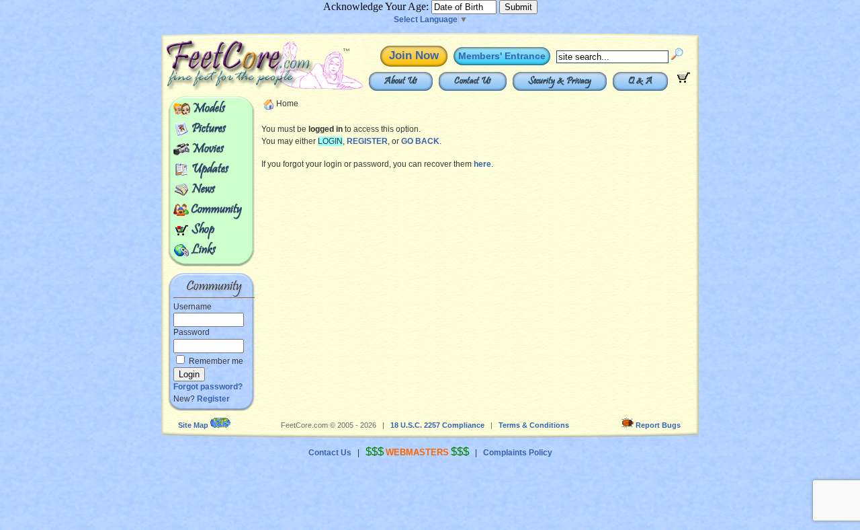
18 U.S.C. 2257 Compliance (437, 425)
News (203, 189)
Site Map (193, 425)
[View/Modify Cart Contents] (683, 80)
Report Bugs (658, 425)
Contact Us (472, 81)
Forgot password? (208, 386)
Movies (207, 149)
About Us (400, 81)
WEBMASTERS (417, 452)
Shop (202, 230)
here (482, 164)
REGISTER (367, 141)
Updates (209, 169)
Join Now (414, 55)
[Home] (233, 87)
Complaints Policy (517, 452)
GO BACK (420, 141)
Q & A (640, 81)
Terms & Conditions (534, 425)
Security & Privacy (559, 81)
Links (203, 250)
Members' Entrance (502, 55)
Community (216, 210)
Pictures (208, 129)
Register (213, 399)
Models (208, 109)
